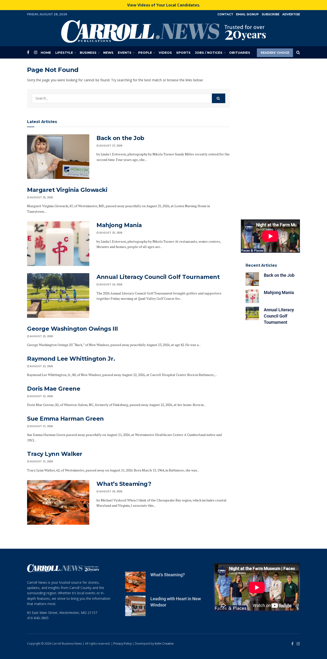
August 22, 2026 (41, 366)
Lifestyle (64, 52)
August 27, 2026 (110, 145)
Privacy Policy (122, 643)
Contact (225, 14)
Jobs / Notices (208, 52)
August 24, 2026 (110, 284)
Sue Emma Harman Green (65, 418)
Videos (165, 52)
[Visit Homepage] (163, 31)
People (145, 52)
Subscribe (270, 14)
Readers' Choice (275, 52)
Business (88, 52)
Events (124, 52)
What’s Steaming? (123, 483)
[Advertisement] (270, 138)
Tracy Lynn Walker (54, 453)
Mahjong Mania (119, 225)
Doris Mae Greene (53, 388)
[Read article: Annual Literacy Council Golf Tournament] (58, 295)
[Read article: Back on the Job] (58, 156)
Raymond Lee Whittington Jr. (71, 358)
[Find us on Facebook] (28, 52)
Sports (183, 52)
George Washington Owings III (72, 328)
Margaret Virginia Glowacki (67, 189)
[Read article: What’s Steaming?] (58, 502)
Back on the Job (120, 138)
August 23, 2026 (41, 336)
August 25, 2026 (41, 197)
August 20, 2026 (110, 491)
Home (46, 52)
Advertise (291, 14)
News (108, 52)
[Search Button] (298, 53)
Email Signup (247, 14)
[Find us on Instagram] (35, 52)
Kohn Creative (164, 643)
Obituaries (239, 52)
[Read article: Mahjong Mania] (58, 243)
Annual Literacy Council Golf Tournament (158, 276)
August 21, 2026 (41, 426)
